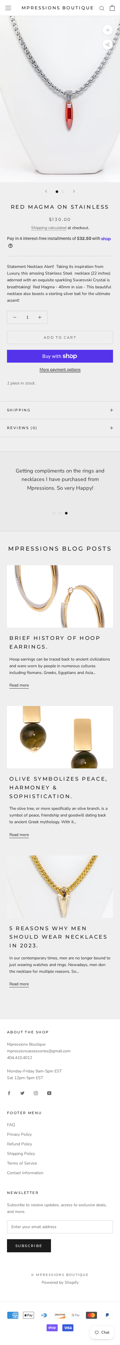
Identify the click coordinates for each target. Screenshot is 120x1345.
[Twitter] (22, 1092)
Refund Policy (19, 1144)
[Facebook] (9, 1092)
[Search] (102, 8)
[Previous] (46, 191)
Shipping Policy (21, 1153)
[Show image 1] (57, 191)
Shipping (19, 410)
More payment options (60, 369)
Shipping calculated (48, 228)
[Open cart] (112, 8)
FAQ (11, 1125)
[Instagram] (36, 1092)
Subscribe (29, 1246)
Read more (19, 685)
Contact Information (25, 1173)
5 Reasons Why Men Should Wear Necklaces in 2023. (58, 937)
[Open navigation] (8, 8)
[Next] (74, 191)
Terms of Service (22, 1163)
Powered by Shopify (60, 1282)
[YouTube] (49, 1092)
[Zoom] (108, 30)
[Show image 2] (63, 191)
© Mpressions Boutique (60, 1275)
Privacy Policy (19, 1134)
